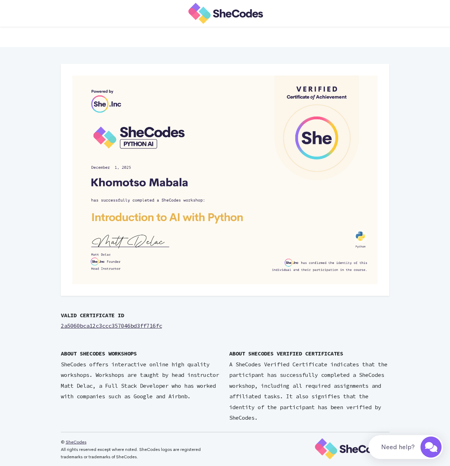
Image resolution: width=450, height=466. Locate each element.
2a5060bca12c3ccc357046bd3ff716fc (111, 325)
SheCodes (76, 442)
